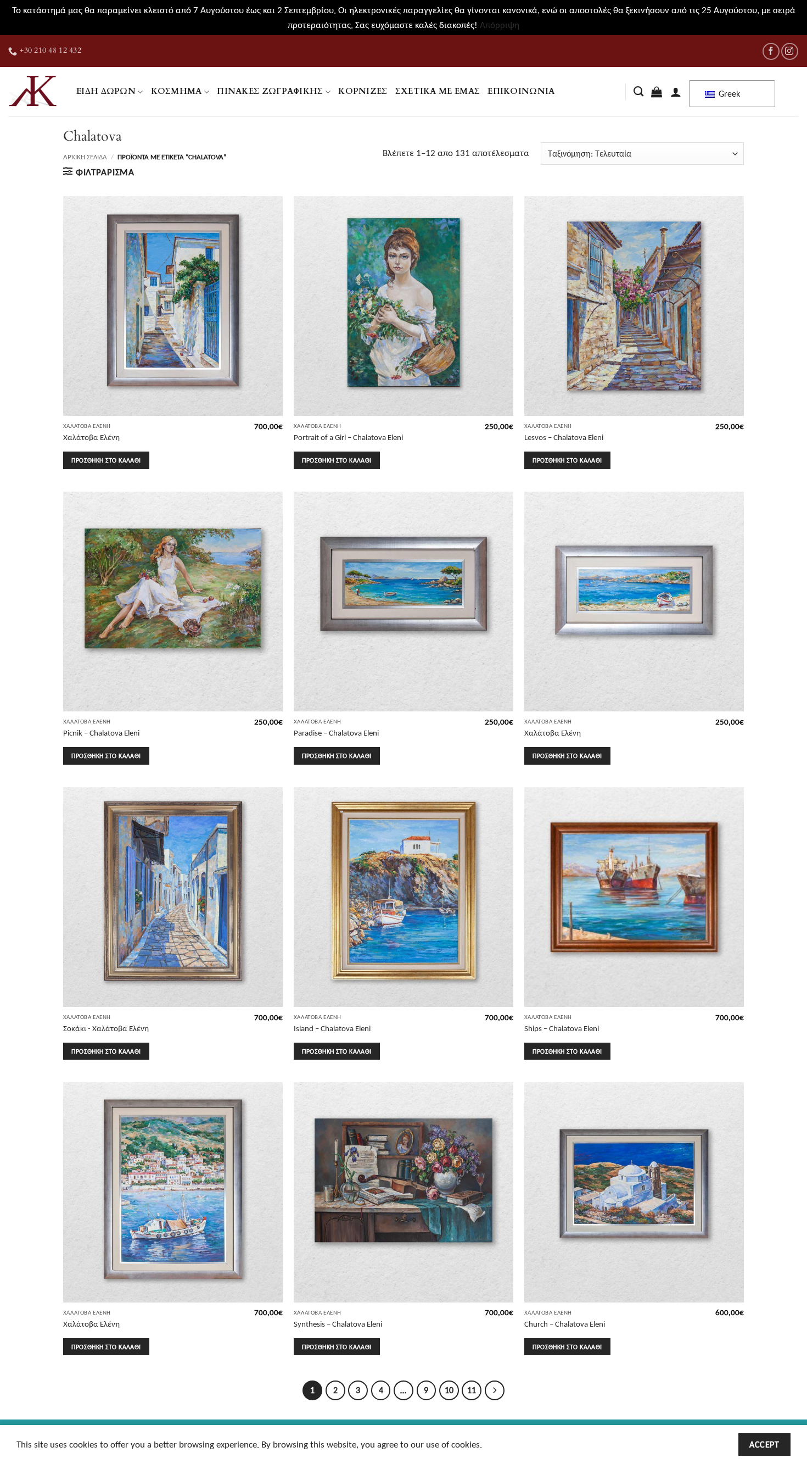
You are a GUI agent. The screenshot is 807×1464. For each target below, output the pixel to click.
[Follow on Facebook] (771, 51)
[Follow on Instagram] (789, 51)
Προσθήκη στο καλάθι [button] (106, 460)
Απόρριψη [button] (499, 25)
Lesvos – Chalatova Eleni (563, 437)
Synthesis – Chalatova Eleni (338, 1323)
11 (471, 1390)
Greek (728, 93)
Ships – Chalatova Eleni (561, 1028)
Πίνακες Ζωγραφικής (270, 91)
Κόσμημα (176, 91)
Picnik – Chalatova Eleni (101, 732)
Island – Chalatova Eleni (332, 1028)
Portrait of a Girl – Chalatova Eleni (348, 437)
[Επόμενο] (495, 1390)
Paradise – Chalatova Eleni (336, 732)
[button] (656, 92)
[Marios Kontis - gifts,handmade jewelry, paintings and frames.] (34, 91)
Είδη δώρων (106, 91)
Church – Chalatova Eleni (564, 1323)
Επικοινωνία (520, 91)
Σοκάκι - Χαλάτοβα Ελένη (106, 1028)
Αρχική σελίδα (85, 157)
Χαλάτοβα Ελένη (91, 437)
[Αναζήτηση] (638, 91)
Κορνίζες (362, 91)
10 (449, 1390)
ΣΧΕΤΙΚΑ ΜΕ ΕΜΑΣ (437, 91)
